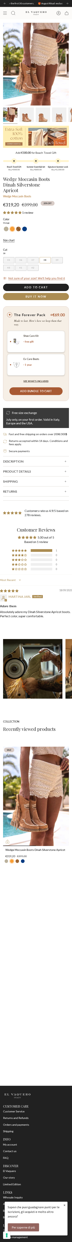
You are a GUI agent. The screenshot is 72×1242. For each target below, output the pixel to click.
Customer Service (14, 1111)
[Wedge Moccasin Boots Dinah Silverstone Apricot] (36, 796)
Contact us (10, 1151)
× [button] (64, 1205)
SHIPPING (10, 481)
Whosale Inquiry (13, 1197)
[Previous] (5, 3)
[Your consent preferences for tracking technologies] (6, 1235)
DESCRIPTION (13, 461)
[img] (9, 591)
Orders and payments (16, 1124)
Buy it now (36, 296)
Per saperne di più (23, 1227)
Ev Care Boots (31, 359)
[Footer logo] (17, 1095)
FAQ (5, 1157)
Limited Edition (12, 1184)
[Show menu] (5, 13)
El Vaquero (9, 1171)
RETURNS (10, 491)
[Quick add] (7, 841)
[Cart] (67, 13)
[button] (12, 212)
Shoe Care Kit (31, 335)
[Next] (67, 3)
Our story (9, 1177)
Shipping (8, 1131)
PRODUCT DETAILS (17, 471)
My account (10, 1144)
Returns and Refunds (16, 1118)
